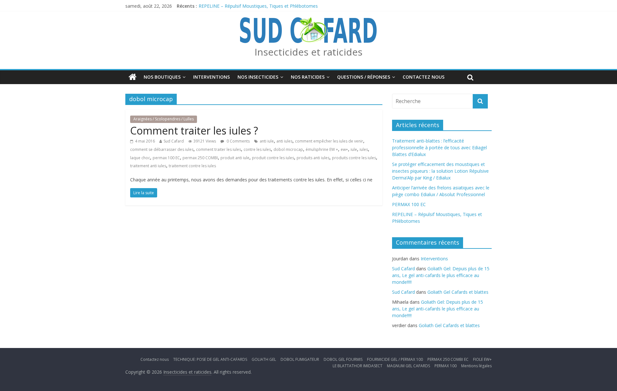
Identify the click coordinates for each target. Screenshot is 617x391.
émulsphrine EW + (322, 149)
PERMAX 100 (445, 366)
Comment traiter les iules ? (194, 130)
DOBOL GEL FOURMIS (343, 359)
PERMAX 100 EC (409, 204)
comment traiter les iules (218, 149)
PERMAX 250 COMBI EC (448, 359)
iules (364, 149)
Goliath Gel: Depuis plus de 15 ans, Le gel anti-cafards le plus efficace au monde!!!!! (440, 275)
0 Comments (238, 141)
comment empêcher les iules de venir (329, 141)
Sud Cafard (174, 141)
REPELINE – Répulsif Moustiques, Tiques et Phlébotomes (258, 6)
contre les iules (257, 149)
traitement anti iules (148, 166)
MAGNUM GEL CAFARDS (408, 366)
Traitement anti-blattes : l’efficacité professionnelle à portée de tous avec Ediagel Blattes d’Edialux (439, 147)
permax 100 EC (166, 158)
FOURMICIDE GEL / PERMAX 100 (395, 359)
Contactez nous (423, 77)
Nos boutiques (162, 77)
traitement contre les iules (192, 166)
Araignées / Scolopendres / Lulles (163, 119)
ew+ (344, 149)
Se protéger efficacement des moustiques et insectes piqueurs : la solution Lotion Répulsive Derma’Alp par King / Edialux (440, 171)
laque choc (140, 158)
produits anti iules (313, 158)
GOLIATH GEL (264, 359)
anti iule (267, 141)
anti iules (284, 141)
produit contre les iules (273, 158)
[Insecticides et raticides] (132, 77)
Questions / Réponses (363, 77)
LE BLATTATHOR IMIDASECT (357, 366)
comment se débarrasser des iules (161, 149)
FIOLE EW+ (482, 359)
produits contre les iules (354, 158)
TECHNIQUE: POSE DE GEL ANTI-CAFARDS (210, 359)
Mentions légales (476, 366)
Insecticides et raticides (308, 51)
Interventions (211, 77)
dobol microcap (288, 149)
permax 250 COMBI (200, 158)
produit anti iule (234, 158)
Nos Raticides (308, 77)
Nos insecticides (257, 77)
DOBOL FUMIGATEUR (300, 359)
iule (354, 149)
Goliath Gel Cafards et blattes (457, 292)
